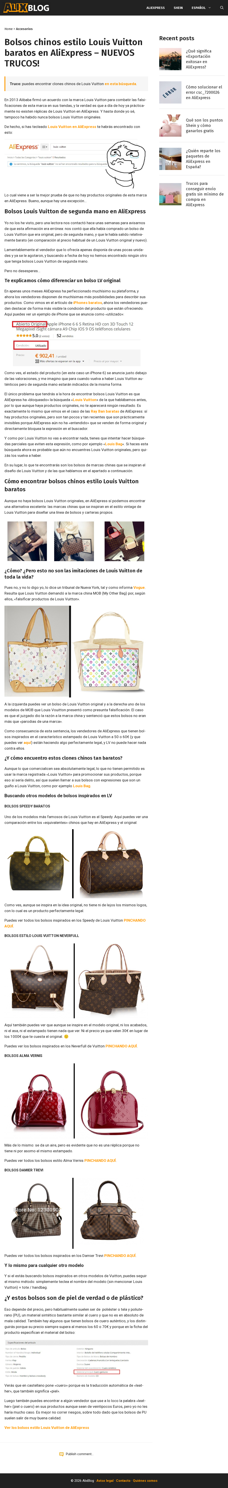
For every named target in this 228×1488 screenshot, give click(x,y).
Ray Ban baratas (105, 411)
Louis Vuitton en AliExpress (72, 126)
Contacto (123, 1481)
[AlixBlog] (26, 8)
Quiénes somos (145, 1481)
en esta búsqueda (120, 84)
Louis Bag (113, 444)
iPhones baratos (87, 302)
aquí (27, 742)
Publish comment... (80, 1454)
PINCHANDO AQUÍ (121, 1046)
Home (8, 29)
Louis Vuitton (84, 399)
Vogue (139, 587)
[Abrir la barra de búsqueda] (222, 8)
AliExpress (156, 8)
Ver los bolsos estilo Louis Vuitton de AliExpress (46, 1427)
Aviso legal (105, 1481)
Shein (178, 8)
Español (199, 8)
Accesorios (24, 29)
